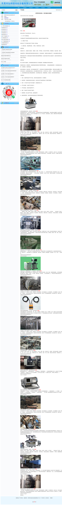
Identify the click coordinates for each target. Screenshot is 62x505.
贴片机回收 (4, 31)
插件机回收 (4, 34)
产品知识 (37, 7)
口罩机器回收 (4, 37)
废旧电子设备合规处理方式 (6, 55)
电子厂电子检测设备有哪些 (6, 79)
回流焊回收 (4, 29)
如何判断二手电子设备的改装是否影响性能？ (9, 70)
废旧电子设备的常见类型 (5, 58)
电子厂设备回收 (4, 36)
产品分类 (31, 7)
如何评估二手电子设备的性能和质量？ (7, 76)
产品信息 (24, 7)
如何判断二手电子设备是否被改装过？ (7, 73)
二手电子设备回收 (5, 26)
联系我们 (49, 7)
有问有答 (43, 7)
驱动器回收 (4, 44)
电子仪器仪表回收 (5, 39)
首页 (18, 7)
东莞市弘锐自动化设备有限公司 (25, 114)
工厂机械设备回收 (5, 41)
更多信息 (21, 495)
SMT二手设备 (3, 61)
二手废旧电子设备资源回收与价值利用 (7, 52)
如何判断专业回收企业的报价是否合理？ (8, 67)
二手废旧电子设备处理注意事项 (6, 49)
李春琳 (51, 497)
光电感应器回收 (4, 42)
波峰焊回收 (4, 27)
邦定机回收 (4, 32)
